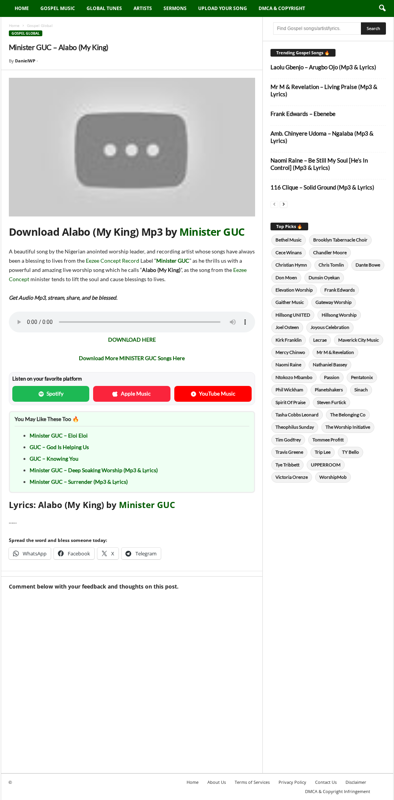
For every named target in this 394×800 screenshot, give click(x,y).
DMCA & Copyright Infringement (337, 791)
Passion (331, 377)
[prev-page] (274, 204)
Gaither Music (289, 302)
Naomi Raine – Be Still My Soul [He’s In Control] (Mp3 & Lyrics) (319, 164)
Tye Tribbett (287, 465)
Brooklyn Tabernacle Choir (340, 240)
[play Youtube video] (132, 147)
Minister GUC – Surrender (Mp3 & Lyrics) (79, 481)
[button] (382, 8)
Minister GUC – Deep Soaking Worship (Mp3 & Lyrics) (94, 470)
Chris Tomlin (331, 265)
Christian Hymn (291, 265)
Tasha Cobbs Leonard (297, 415)
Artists (143, 8)
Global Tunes (104, 8)
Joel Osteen (287, 327)
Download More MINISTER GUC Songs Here (132, 358)
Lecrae (320, 340)
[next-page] (283, 204)
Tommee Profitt (328, 440)
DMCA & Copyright (282, 8)
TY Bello (350, 452)
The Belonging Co (348, 415)
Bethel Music (288, 240)
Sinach (361, 389)
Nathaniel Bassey (330, 364)
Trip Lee (323, 452)
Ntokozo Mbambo (293, 377)
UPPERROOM (326, 465)
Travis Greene (289, 452)
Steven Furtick (331, 402)
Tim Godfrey (288, 440)
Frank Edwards (339, 290)
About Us (216, 782)
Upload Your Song (222, 8)
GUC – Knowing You (54, 458)
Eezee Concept (103, 260)
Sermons (175, 8)
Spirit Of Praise (290, 402)
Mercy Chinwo (290, 352)
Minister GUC (212, 232)
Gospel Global (26, 33)
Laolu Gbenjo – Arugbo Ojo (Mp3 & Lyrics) (323, 67)
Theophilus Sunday (294, 427)
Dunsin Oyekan (324, 277)
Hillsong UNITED (292, 315)
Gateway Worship (334, 302)
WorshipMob (333, 477)
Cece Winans (288, 252)
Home (22, 8)
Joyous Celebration (330, 327)
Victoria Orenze (291, 477)
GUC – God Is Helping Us (59, 447)
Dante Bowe (368, 265)
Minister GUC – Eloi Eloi (59, 435)
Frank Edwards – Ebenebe (303, 113)
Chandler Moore (330, 252)
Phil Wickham (289, 389)
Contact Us (326, 782)
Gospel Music (57, 8)
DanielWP (25, 61)
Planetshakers (329, 389)
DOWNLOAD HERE (132, 339)
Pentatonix (362, 377)
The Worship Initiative (348, 427)
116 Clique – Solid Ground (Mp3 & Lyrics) (322, 187)
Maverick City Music (358, 340)
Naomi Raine (288, 364)
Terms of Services (252, 782)
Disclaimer (356, 782)
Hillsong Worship (339, 315)
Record (130, 260)
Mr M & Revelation (335, 352)
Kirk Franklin (288, 340)
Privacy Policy (292, 782)
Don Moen (286, 277)
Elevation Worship (294, 290)
